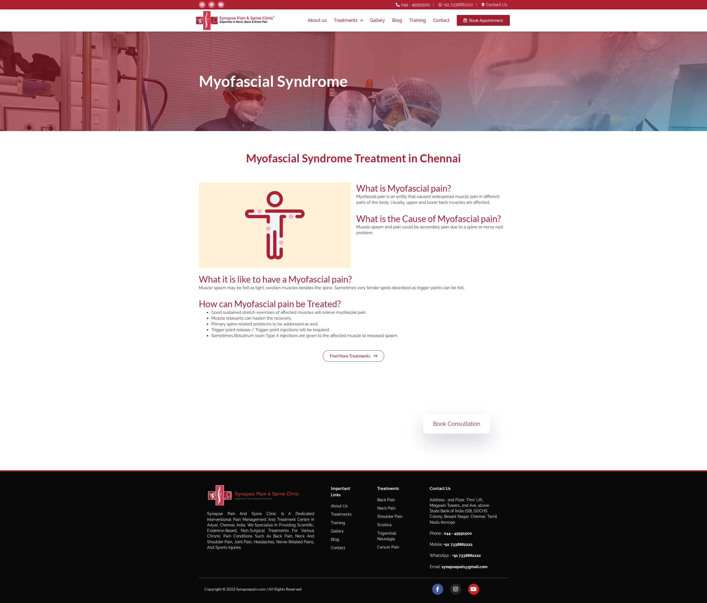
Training (417, 20)
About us (317, 20)
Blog (397, 20)
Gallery (377, 20)
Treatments (346, 20)
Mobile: (451, 544)
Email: (458, 567)
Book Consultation (456, 424)
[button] (348, 20)
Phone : (451, 533)
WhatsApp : (455, 555)
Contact (441, 20)
